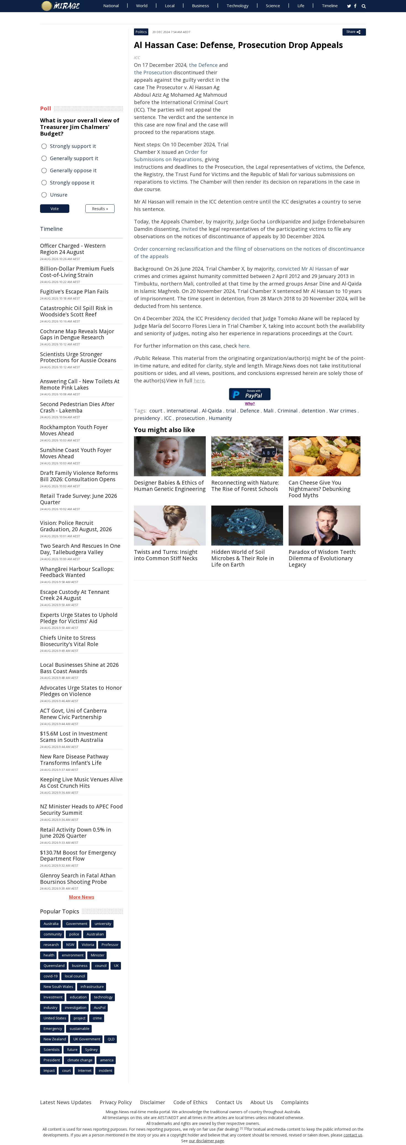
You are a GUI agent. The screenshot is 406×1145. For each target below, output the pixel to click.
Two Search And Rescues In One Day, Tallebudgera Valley (80, 549)
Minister (97, 955)
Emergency (53, 1028)
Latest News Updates (65, 1102)
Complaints (295, 1102)
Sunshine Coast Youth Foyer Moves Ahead (75, 453)
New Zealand (55, 1038)
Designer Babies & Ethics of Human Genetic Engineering (169, 486)
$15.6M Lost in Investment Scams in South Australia (73, 737)
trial (231, 410)
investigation (75, 1007)
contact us (353, 1135)
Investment (53, 997)
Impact (49, 1070)
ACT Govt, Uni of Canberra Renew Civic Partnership (73, 714)
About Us (262, 1102)
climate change (80, 1059)
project (79, 1018)
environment (72, 955)
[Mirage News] (63, 6)
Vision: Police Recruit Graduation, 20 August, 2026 (76, 526)
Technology (237, 5)
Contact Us (229, 1102)
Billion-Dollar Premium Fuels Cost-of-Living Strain (77, 272)
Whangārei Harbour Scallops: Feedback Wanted (77, 572)
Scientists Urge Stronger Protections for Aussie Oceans (78, 357)
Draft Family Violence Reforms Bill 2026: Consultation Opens (79, 476)
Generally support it (74, 158)
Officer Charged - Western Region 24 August (73, 249)
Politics (141, 32)
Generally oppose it (73, 170)
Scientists (52, 1049)
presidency (147, 418)
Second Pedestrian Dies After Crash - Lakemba (77, 407)
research (51, 944)
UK (116, 965)
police (74, 934)
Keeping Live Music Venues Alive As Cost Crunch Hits (81, 782)
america (107, 1059)
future (72, 1049)
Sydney (91, 1049)
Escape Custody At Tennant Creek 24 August (74, 595)
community (53, 934)
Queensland (54, 965)
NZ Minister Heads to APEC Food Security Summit (81, 809)
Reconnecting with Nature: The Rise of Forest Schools (245, 486)
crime (97, 1018)
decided (240, 318)
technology (103, 997)
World (141, 5)
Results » (100, 208)
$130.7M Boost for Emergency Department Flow (78, 856)
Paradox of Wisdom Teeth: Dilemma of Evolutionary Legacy (322, 558)
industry (50, 1007)
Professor (110, 944)
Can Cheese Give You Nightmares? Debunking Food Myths (319, 489)
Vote (55, 208)
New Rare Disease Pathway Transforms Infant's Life (74, 759)
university (103, 923)
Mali (268, 410)
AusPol (100, 1007)
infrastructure (92, 986)
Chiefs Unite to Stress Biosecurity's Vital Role (69, 641)
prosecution (190, 418)
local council (75, 976)
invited (189, 229)
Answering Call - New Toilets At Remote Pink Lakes (80, 384)
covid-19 (50, 976)
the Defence (203, 65)
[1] (241, 1128)
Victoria (88, 944)
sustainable (79, 1028)
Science (273, 5)
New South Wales (58, 986)
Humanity (220, 418)
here (243, 345)
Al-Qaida (212, 410)
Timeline (330, 5)
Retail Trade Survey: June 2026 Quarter (78, 499)
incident (105, 1070)
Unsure (58, 194)
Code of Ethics (190, 1102)
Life (300, 5)
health (49, 955)
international (182, 410)
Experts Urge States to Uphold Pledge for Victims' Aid (79, 618)
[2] (245, 1128)
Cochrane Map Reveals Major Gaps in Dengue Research (77, 334)
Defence (249, 410)
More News (81, 897)
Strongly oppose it (72, 182)
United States (55, 1018)
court (155, 410)
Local (170, 5)
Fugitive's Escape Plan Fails (74, 291)
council (101, 965)
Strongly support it (73, 146)
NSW (70, 944)
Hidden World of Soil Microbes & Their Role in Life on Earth (242, 558)
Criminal (287, 410)
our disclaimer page (206, 1140)
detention (313, 410)
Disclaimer (152, 1102)
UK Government (86, 1038)
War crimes (342, 410)
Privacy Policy (116, 1102)
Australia (51, 923)
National (111, 5)
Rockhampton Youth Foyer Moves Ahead (74, 430)
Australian (95, 934)
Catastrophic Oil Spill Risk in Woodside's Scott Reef (76, 311)
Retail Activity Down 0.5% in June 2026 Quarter (75, 833)
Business (200, 5)
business (80, 965)
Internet (84, 1070)
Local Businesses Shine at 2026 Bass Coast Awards (79, 668)
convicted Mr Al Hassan (304, 268)
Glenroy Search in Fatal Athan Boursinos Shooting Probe (77, 878)
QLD (111, 1038)
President (52, 1059)
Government (76, 923)
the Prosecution (153, 72)
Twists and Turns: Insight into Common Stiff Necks (165, 555)
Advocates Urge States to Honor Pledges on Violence (81, 691)
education (78, 997)
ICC (168, 418)
